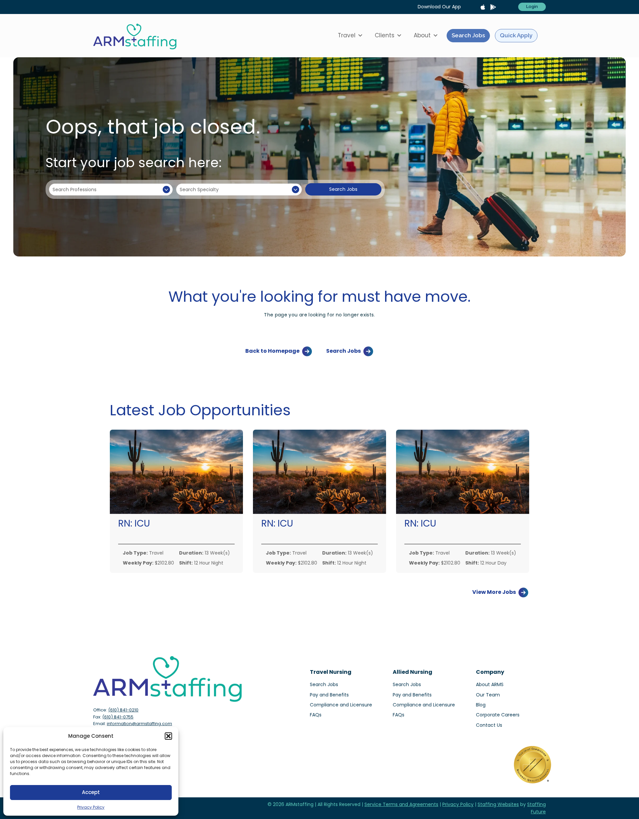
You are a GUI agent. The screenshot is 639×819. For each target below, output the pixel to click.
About (422, 35)
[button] (168, 736)
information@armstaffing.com (139, 723)
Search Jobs (468, 35)
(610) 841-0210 (123, 710)
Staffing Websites (498, 804)
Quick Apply (516, 35)
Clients (384, 35)
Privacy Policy (91, 807)
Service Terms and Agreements (401, 804)
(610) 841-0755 (117, 717)
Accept (91, 792)
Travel (346, 35)
